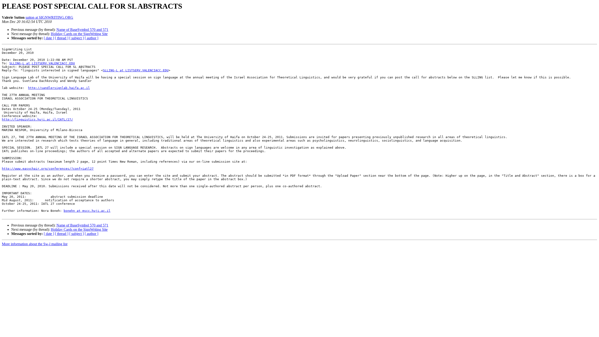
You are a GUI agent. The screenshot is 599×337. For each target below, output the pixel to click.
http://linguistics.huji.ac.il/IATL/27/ (37, 119)
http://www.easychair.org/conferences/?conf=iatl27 (48, 168)
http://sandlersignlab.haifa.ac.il (59, 88)
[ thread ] (61, 38)
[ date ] (49, 38)
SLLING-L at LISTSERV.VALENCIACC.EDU (42, 63)
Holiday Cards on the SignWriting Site (79, 34)
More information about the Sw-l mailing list (34, 244)
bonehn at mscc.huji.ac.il (87, 210)
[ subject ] (76, 38)
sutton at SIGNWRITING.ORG (49, 17)
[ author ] (91, 38)
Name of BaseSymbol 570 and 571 (82, 30)
